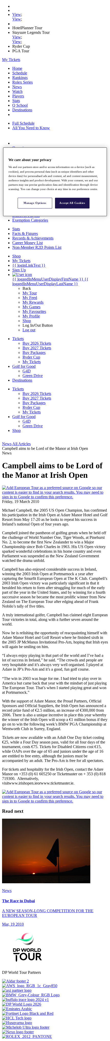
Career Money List (27, 243)
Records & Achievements (32, 238)
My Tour (30, 293)
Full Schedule (23, 123)
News (17, 87)
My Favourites (34, 311)
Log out (29, 330)
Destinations (22, 110)
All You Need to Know (31, 128)
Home (17, 68)
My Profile (31, 316)
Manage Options (35, 202)
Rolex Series (22, 82)
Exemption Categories (30, 220)
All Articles (21, 444)
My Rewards (33, 302)
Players (18, 96)
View (16, 14)
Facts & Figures (25, 233)
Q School (20, 105)
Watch (17, 91)
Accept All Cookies (72, 202)
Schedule (19, 73)
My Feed (30, 297)
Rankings (20, 77)
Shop (27, 321)
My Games (31, 307)
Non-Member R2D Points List (36, 247)
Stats (16, 100)
